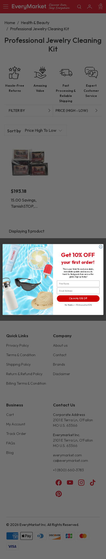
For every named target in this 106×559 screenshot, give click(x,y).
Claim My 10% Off (78, 298)
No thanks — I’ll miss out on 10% (78, 305)
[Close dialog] (100, 246)
